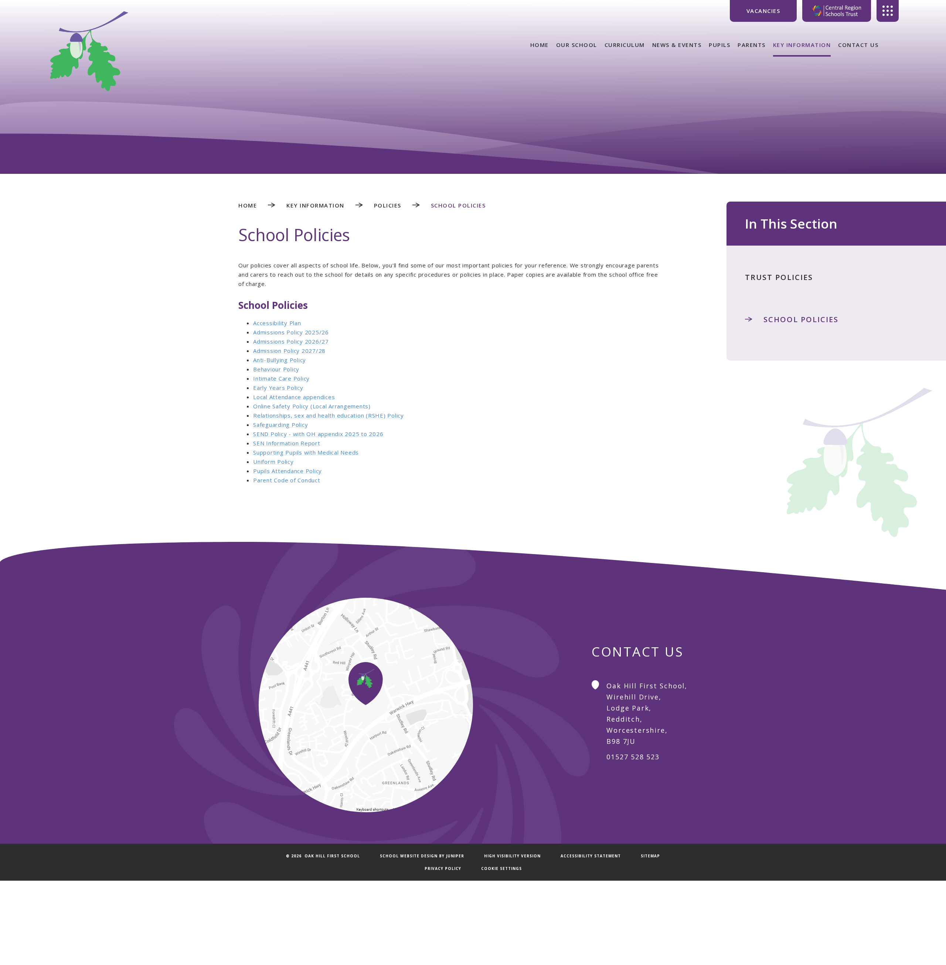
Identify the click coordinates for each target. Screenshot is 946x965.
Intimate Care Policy (281, 378)
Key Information (315, 205)
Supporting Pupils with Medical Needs (306, 452)
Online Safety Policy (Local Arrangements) (312, 406)
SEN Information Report (286, 443)
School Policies (458, 205)
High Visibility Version (512, 855)
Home (247, 205)
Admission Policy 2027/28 (289, 350)
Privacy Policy (443, 868)
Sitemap (650, 855)
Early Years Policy (278, 387)
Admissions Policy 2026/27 (291, 341)
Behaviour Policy (276, 369)
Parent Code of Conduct (286, 480)
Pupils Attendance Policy (287, 471)
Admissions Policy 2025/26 (291, 332)
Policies (387, 205)
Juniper (455, 855)
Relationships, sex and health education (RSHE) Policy (328, 415)
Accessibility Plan (277, 323)
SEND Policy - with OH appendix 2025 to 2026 (318, 434)
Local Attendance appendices (294, 397)
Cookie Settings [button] (501, 868)
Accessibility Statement (591, 855)
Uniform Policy (273, 461)
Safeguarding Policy (280, 424)
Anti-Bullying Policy (279, 360)
